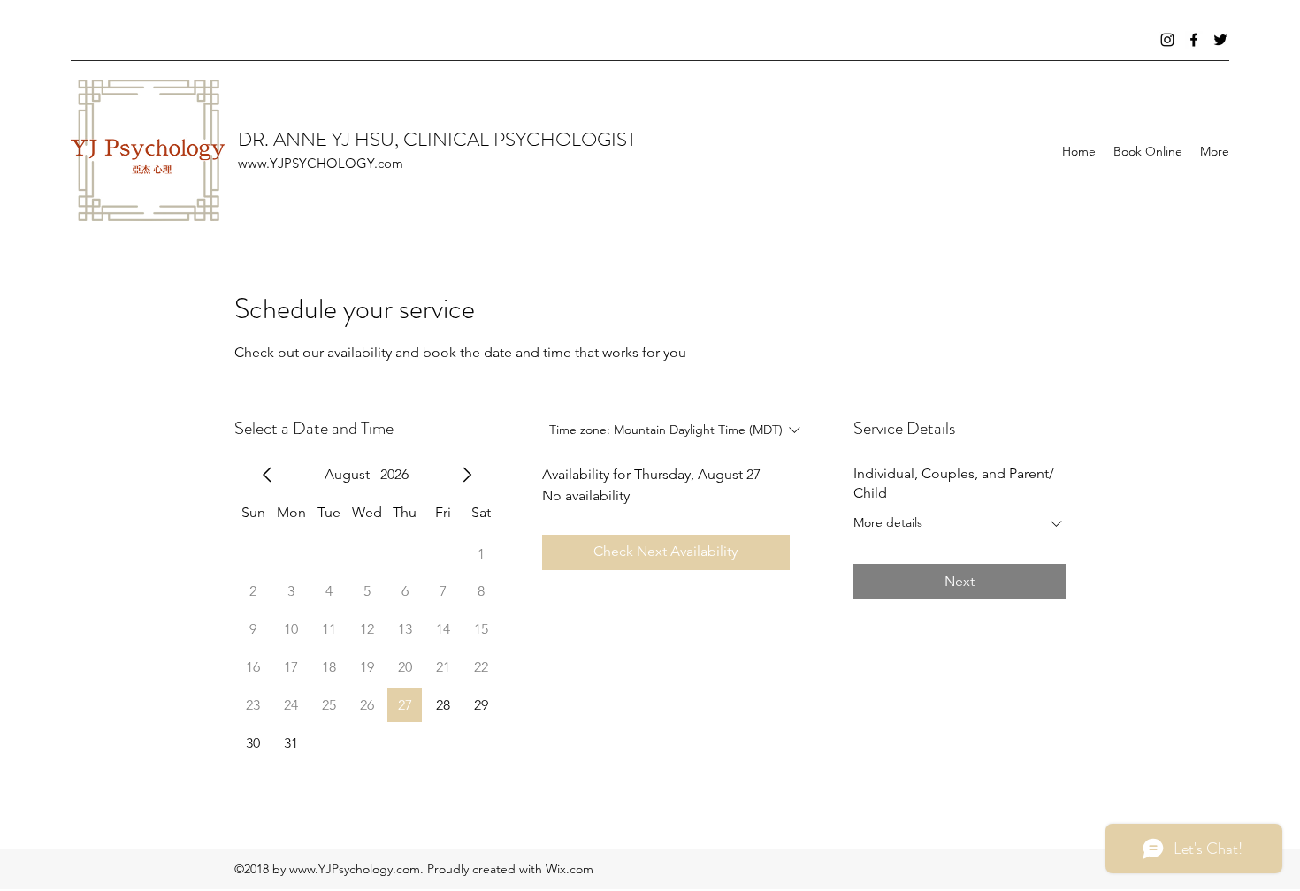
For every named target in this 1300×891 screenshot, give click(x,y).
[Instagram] (1167, 40)
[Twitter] (1220, 40)
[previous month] (267, 474)
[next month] (467, 474)
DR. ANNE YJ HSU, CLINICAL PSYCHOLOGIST (437, 139)
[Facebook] (1194, 40)
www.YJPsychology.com (354, 869)
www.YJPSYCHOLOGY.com (320, 163)
